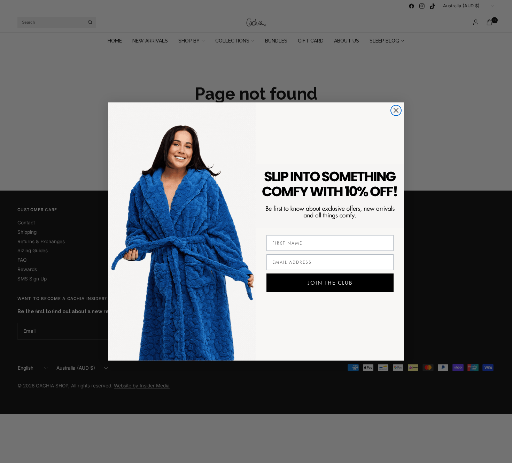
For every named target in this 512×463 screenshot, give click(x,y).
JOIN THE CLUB (330, 282)
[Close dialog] (396, 110)
